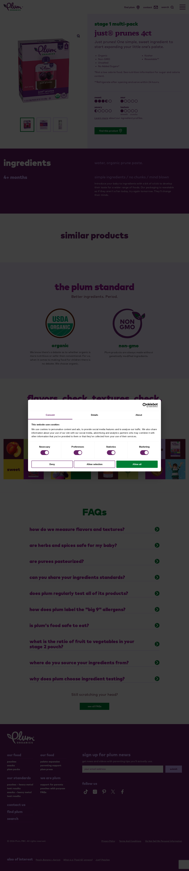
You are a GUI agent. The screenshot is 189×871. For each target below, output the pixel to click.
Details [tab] (94, 415)
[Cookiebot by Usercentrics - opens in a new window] (145, 405)
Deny (52, 464)
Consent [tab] (50, 415)
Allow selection (94, 464)
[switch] (78, 452)
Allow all (137, 464)
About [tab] (139, 415)
